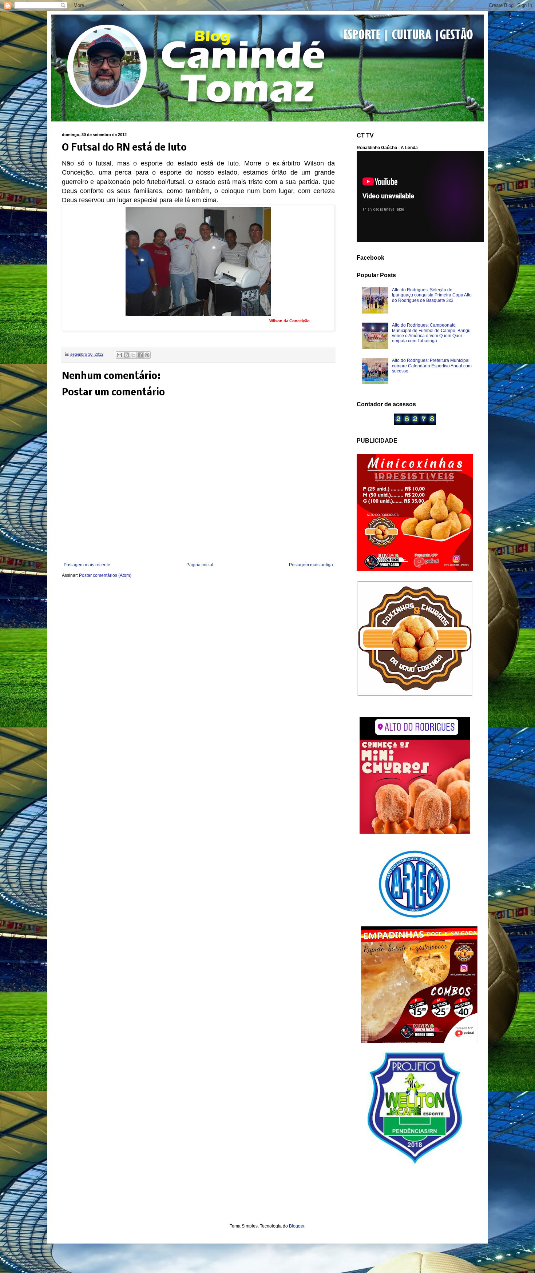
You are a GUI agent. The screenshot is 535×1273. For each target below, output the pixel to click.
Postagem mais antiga (311, 564)
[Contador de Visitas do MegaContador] (415, 423)
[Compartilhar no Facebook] (140, 355)
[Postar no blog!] (126, 355)
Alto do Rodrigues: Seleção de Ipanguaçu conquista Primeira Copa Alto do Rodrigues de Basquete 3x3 (432, 295)
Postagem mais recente (87, 564)
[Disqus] (198, 680)
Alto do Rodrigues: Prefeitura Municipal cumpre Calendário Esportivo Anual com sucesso (432, 366)
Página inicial (199, 564)
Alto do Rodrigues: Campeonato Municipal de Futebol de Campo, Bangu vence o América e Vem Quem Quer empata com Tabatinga (431, 333)
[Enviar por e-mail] (119, 355)
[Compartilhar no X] (133, 355)
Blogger (296, 1226)
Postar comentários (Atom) (105, 575)
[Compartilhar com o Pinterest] (147, 355)
